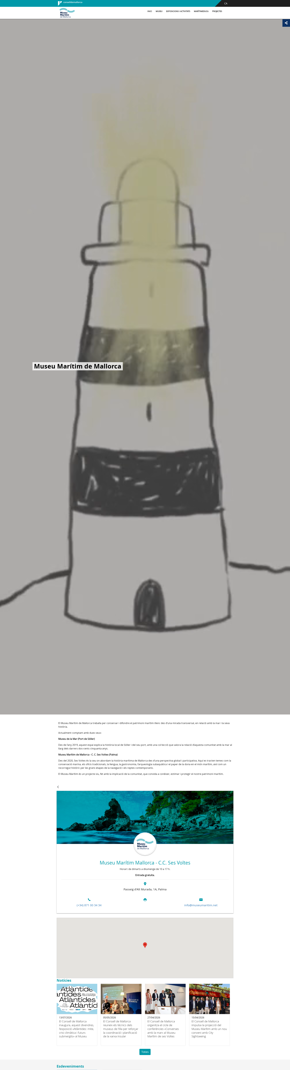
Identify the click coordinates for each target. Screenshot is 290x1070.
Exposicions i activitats (178, 11)
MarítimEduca (201, 11)
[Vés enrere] (58, 787)
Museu (159, 11)
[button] (145, 945)
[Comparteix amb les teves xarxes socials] (286, 23)
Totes (145, 1052)
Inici (149, 11)
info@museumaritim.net (201, 905)
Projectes (217, 11)
